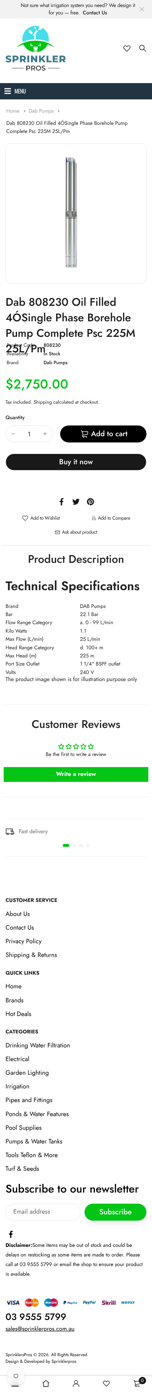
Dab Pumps (41, 111)
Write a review (76, 774)
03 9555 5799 (36, 1317)
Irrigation (18, 1086)
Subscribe (115, 1212)
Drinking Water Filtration (38, 1045)
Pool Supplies (24, 1127)
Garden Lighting (27, 1072)
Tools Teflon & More (32, 1155)
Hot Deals (18, 1014)
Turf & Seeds (22, 1169)
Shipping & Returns (31, 955)
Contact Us (95, 13)
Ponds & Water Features (37, 1114)
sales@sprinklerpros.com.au (40, 1329)
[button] (66, 845)
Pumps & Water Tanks (34, 1141)
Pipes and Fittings (29, 1100)
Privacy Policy (24, 941)
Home (13, 111)
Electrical (18, 1059)
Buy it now (76, 461)
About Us (18, 914)
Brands (15, 1000)
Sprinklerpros (64, 1361)
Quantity (15, 417)
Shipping (43, 402)
